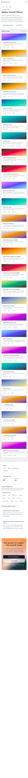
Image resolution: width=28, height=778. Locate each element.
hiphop (18, 498)
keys (12, 501)
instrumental (5, 501)
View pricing (14, 561)
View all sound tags (6, 492)
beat (9, 495)
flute (9, 498)
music (21, 501)
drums (3, 498)
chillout (20, 495)
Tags (7, 6)
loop (16, 501)
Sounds (3, 6)
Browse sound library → (14, 556)
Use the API (19, 25)
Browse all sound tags (8, 25)
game (13, 498)
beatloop (14, 495)
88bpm (4, 495)
